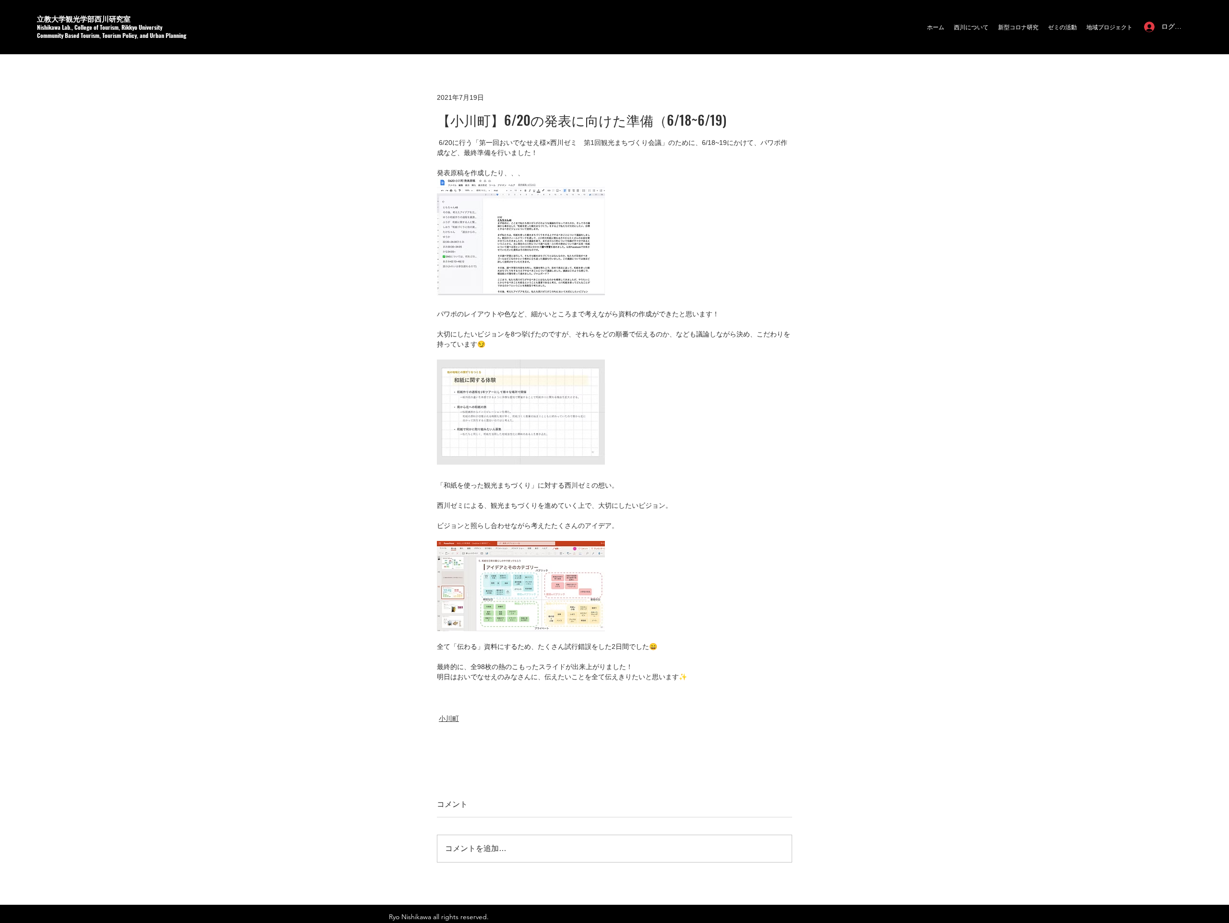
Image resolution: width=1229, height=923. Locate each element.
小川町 (449, 718)
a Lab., (66, 27)
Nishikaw (47, 27)
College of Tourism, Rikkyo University (118, 27)
